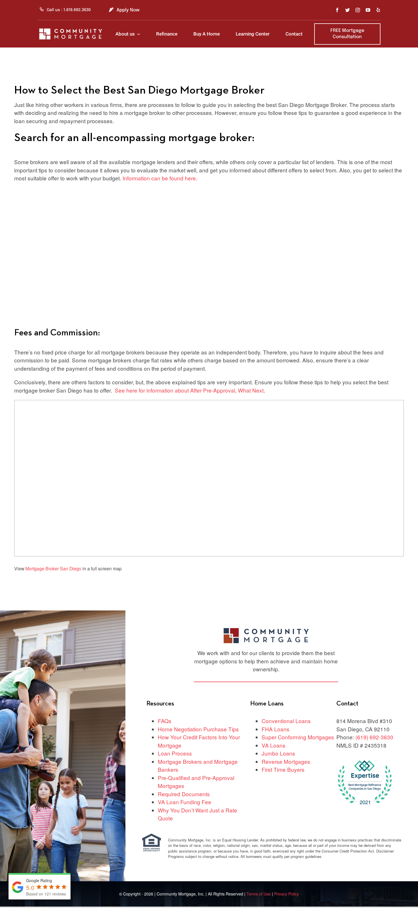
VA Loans (273, 745)
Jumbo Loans (278, 753)
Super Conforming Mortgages (298, 737)
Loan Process (175, 753)
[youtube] (368, 10)
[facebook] (337, 10)
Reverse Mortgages (286, 761)
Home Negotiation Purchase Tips (198, 729)
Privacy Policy (286, 894)
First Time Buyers (283, 769)
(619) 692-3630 (374, 737)
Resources (160, 703)
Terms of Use (259, 894)
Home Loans (267, 703)
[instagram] (357, 10)
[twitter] (347, 10)
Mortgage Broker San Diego (53, 568)
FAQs (164, 721)
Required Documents (184, 794)
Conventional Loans (286, 721)
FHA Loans (275, 729)
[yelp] (378, 10)
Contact (347, 703)
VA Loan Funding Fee (184, 802)
